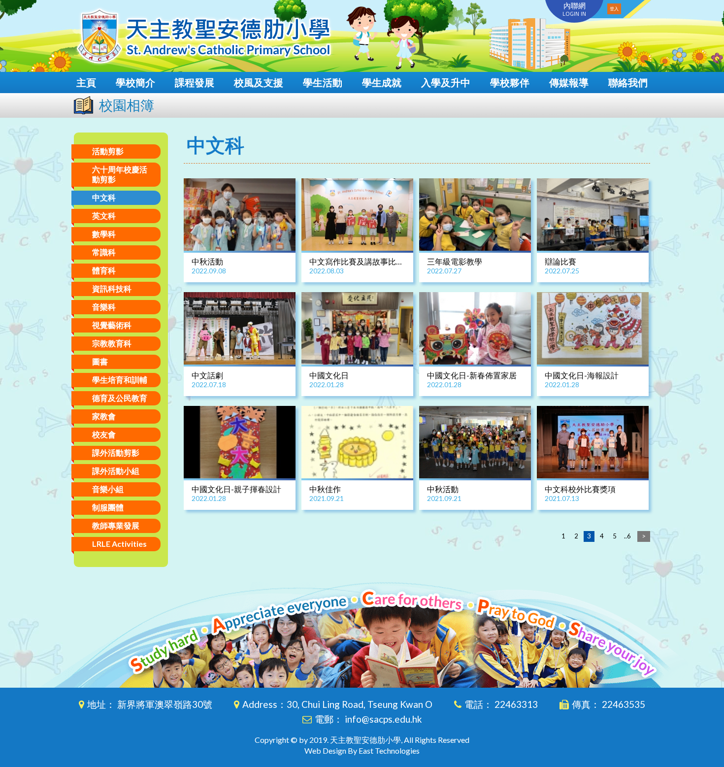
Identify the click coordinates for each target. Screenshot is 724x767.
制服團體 (108, 507)
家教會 (104, 416)
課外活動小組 (115, 470)
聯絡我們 (628, 82)
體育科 (104, 270)
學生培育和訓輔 (119, 379)
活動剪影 (108, 151)
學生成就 (381, 82)
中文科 (104, 197)
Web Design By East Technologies (362, 750)
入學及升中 (445, 82)
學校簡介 (135, 82)
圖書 (100, 361)
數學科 (104, 233)
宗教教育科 (112, 343)
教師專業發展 (115, 525)
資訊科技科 (112, 288)
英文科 (104, 215)
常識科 (104, 252)
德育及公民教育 (119, 397)
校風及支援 (258, 82)
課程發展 (194, 82)
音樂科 (104, 306)
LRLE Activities (119, 543)
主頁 (86, 82)
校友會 (104, 434)
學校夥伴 (509, 82)
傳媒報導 (569, 82)
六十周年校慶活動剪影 (119, 174)
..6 (627, 536)
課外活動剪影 (115, 452)
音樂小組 (108, 489)
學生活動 (322, 82)
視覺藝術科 (112, 325)
